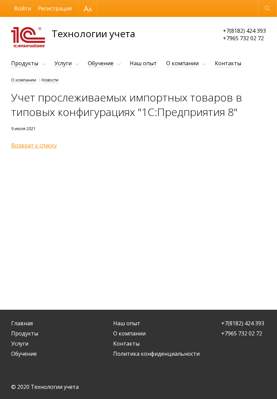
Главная (22, 323)
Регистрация (55, 8)
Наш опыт (143, 63)
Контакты (228, 63)
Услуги (63, 63)
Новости (50, 80)
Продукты (24, 63)
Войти (22, 8)
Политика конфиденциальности (156, 353)
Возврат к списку (34, 145)
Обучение (101, 63)
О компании (182, 63)
